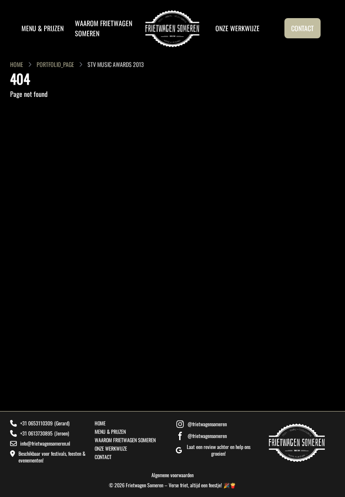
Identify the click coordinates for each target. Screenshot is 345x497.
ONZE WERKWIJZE (237, 28)
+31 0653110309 (36, 423)
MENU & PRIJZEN (42, 28)
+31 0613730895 (36, 433)
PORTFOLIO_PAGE (55, 64)
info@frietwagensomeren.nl (45, 443)
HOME (16, 64)
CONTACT (302, 28)
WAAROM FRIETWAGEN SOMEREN (125, 440)
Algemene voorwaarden (172, 474)
